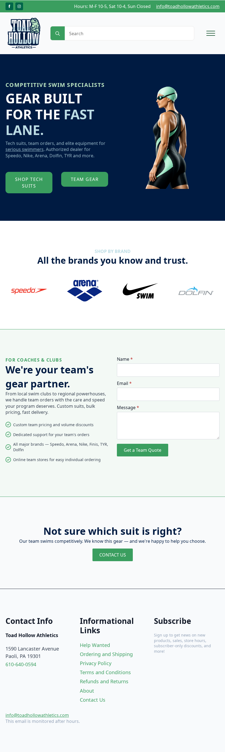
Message (128, 407)
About (87, 690)
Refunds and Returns (104, 681)
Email (124, 383)
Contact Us (92, 699)
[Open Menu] (211, 33)
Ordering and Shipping (106, 654)
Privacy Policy (95, 663)
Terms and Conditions (105, 672)
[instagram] (19, 6)
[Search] (57, 33)
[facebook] (9, 6)
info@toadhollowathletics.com (188, 6)
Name (125, 359)
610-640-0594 (20, 664)
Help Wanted (95, 645)
